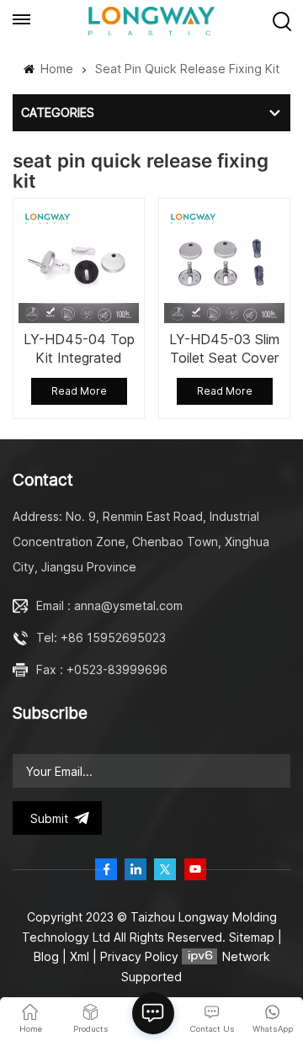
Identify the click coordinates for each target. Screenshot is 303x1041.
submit (49, 818)
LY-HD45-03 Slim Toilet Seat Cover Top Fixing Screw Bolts (224, 349)
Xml (79, 956)
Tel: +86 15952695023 (101, 637)
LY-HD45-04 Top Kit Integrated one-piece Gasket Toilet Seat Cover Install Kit (79, 349)
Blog (46, 956)
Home (55, 68)
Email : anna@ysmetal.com (109, 605)
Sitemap (251, 937)
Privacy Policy (139, 956)
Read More (79, 391)
